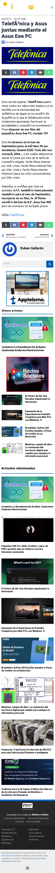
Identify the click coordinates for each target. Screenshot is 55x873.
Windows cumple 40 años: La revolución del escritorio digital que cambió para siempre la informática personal (39, 450)
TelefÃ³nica (17, 215)
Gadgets (6, 19)
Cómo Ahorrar (35, 833)
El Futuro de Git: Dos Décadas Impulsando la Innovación (37, 399)
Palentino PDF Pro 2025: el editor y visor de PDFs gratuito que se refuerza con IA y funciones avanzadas (24, 549)
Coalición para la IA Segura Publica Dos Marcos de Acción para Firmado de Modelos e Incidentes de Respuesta (27, 792)
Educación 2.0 (8, 829)
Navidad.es (6, 836)
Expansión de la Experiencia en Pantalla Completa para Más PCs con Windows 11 (38, 415)
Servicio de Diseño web (38, 818)
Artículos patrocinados (15, 818)
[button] (27, 868)
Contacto (19, 822)
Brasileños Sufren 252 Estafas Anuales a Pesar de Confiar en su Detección (38, 432)
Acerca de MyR (33, 822)
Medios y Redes (40, 814)
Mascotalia (34, 829)
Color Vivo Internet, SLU (15, 856)
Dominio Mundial (8, 833)
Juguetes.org (7, 839)
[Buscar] (49, 264)
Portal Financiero (36, 836)
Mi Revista (33, 839)
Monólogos (6, 843)
